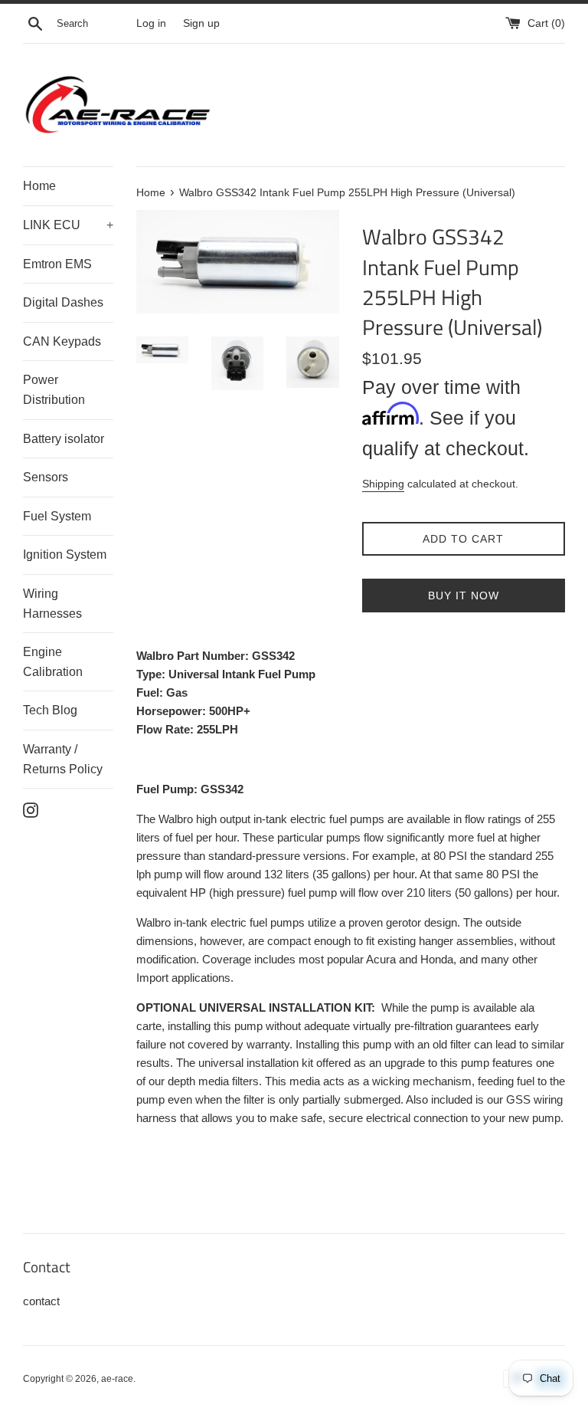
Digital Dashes (63, 302)
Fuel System (57, 516)
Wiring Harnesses (52, 603)
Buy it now (463, 595)
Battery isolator (63, 438)
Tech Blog (50, 710)
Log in (151, 23)
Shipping (383, 483)
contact (41, 1301)
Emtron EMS (57, 264)
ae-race (117, 1378)
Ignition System (64, 554)
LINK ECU (68, 224)
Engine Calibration (53, 661)
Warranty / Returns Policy (63, 759)
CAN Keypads (62, 341)
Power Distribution (54, 389)
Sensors (45, 477)
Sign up (201, 23)
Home (39, 185)
